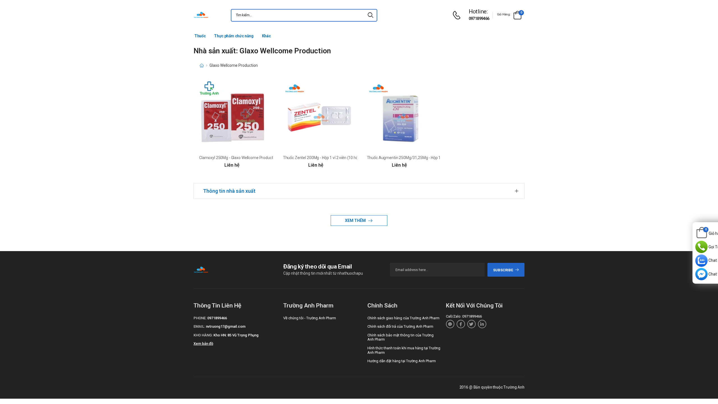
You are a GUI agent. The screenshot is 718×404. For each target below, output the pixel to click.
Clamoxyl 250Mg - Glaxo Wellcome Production (238, 157)
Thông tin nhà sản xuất (229, 191)
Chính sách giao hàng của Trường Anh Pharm (403, 318)
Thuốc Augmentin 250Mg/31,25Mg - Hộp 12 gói (408, 157)
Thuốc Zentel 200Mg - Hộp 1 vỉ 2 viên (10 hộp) (322, 157)
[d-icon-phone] (458, 15)
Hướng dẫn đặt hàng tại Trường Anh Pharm (401, 361)
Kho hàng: (203, 335)
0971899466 (479, 18)
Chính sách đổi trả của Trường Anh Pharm (400, 326)
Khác (266, 36)
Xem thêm (356, 220)
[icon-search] (370, 15)
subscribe (503, 270)
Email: (199, 326)
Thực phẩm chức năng (233, 36)
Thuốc (200, 36)
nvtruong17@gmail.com (225, 326)
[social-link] (450, 324)
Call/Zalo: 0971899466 (464, 316)
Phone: (200, 318)
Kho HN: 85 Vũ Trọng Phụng (236, 335)
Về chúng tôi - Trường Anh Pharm (309, 318)
